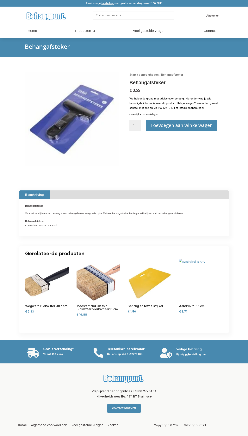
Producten (83, 31)
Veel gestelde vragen (149, 31)
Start (132, 74)
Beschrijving (34, 194)
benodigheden (149, 74)
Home (32, 31)
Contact (210, 31)
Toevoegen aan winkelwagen (181, 125)
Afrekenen (212, 15)
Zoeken (113, 425)
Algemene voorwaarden (49, 425)
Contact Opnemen (124, 408)
